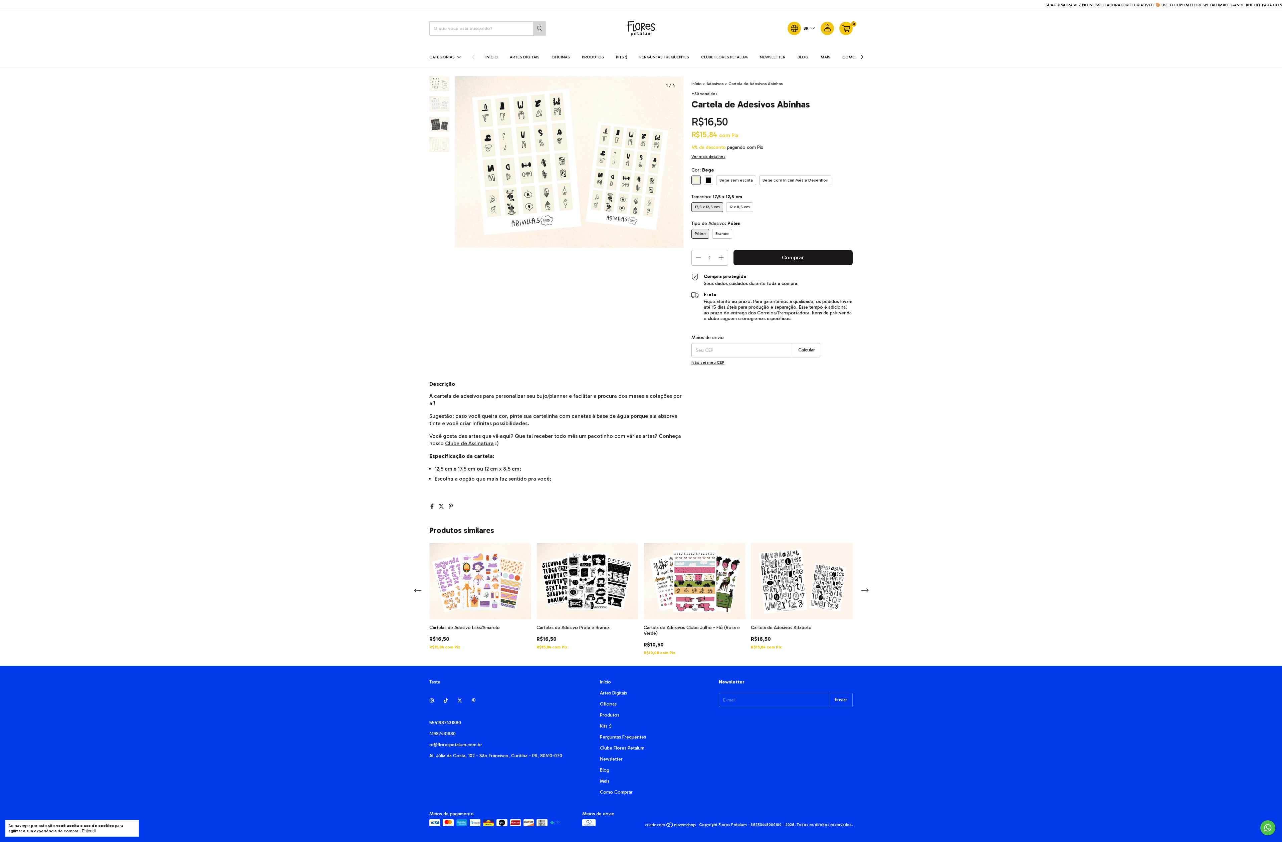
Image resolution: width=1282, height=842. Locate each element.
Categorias (442, 57)
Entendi (89, 831)
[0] (846, 28)
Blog (803, 57)
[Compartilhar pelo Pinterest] (450, 506)
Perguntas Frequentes (664, 57)
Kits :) (621, 57)
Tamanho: (716, 197)
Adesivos (715, 83)
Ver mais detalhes (708, 156)
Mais (825, 57)
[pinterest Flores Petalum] (473, 701)
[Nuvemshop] (671, 826)
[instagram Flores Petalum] (431, 701)
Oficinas (561, 57)
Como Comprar (616, 792)
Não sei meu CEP (707, 362)
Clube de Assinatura (469, 443)
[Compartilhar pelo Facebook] (432, 506)
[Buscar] (539, 28)
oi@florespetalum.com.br (455, 745)
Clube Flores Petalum (724, 57)
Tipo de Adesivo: (715, 223)
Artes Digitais (525, 57)
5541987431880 (445, 723)
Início (491, 57)
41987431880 (442, 734)
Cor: (702, 170)
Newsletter (773, 57)
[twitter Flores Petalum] (459, 701)
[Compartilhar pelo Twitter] (442, 506)
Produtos (593, 57)
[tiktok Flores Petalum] (445, 701)
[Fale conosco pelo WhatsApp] (1267, 827)
